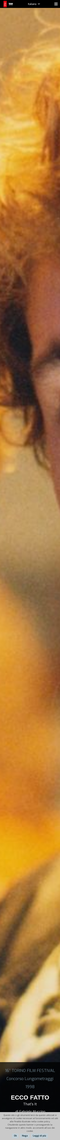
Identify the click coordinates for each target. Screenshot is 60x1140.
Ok (15, 1135)
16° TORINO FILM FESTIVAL (30, 1070)
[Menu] (56, 4)
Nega (25, 1135)
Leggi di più (39, 1135)
